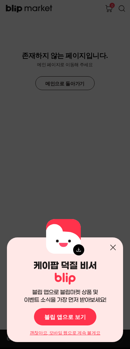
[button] (113, 247)
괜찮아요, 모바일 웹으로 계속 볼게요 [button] (65, 333)
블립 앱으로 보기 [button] (65, 317)
